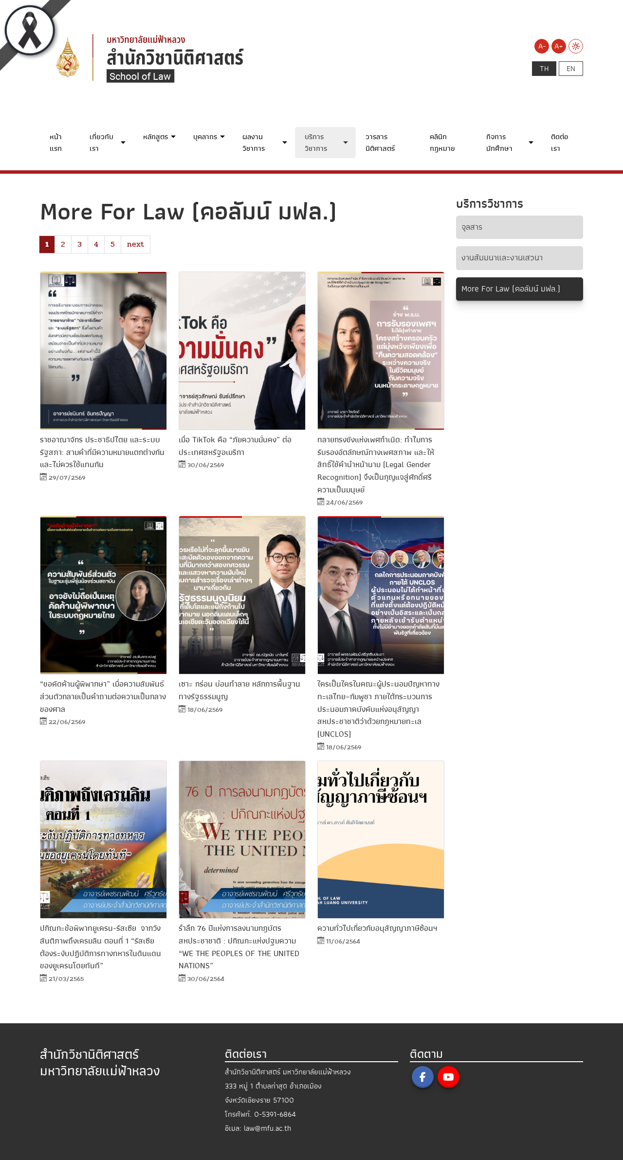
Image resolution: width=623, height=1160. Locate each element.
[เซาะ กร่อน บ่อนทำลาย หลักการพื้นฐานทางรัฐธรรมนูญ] (242, 595)
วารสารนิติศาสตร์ (380, 142)
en (571, 68)
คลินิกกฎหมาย (442, 142)
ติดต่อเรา (559, 142)
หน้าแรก (56, 142)
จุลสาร (471, 227)
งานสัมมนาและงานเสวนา (502, 257)
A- (542, 46)
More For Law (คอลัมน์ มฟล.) (510, 288)
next (135, 244)
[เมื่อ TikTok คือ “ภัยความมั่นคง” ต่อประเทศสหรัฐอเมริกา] (242, 351)
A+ (558, 46)
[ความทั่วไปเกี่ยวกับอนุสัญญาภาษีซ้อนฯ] (381, 840)
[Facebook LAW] (423, 1077)
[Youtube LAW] (448, 1077)
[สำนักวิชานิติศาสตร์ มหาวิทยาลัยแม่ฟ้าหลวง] (210, 57)
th (544, 68)
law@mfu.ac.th (267, 1128)
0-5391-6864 (275, 1114)
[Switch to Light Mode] (575, 46)
